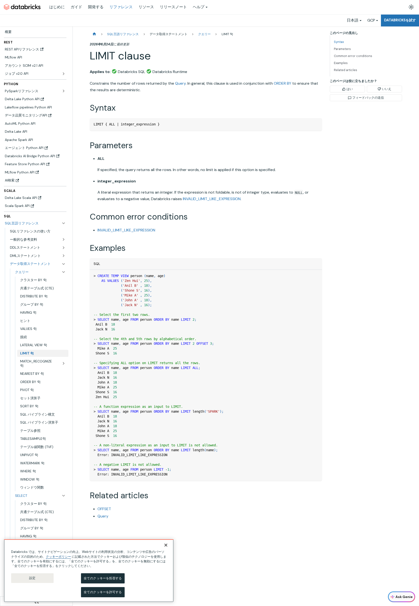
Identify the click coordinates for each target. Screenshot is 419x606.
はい (349, 89)
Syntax (339, 42)
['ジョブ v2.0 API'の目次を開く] (63, 73)
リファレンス (121, 6)
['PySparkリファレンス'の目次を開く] (63, 91)
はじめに (57, 6)
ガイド (76, 6)
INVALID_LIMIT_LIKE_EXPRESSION (212, 198)
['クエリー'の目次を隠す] (63, 272)
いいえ (386, 89)
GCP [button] (371, 20)
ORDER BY (282, 83)
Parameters (342, 49)
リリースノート (173, 6)
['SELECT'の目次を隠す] (63, 495)
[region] (89, 570)
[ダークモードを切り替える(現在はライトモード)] (411, 7)
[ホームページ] (94, 34)
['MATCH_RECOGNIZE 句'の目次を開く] (63, 363)
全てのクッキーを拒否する (103, 578)
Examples (341, 63)
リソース (146, 6)
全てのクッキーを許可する (103, 592)
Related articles (345, 70)
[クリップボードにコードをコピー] (316, 124)
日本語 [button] (352, 20)
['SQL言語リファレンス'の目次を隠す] (63, 223)
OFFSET (104, 508)
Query (180, 83)
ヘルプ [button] (198, 6)
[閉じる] (166, 545)
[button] (37, 239)
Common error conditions (353, 56)
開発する (96, 6)
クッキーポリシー (58, 556)
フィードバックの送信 (368, 98)
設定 (32, 578)
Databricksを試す (400, 20)
